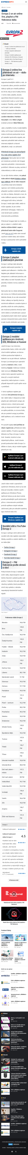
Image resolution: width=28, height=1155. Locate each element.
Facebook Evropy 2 (10, 554)
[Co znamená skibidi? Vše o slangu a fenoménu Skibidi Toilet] (5, 1069)
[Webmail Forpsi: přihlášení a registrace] (5, 990)
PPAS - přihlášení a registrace (18, 980)
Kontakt (4, 1147)
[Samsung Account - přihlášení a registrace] (5, 996)
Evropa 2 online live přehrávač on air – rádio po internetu (15, 47)
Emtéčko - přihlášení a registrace (19, 973)
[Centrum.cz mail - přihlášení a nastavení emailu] (21, 953)
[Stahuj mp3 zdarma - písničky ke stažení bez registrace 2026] (5, 1049)
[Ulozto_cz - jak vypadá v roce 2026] (5, 1020)
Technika (8, 7)
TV (3, 23)
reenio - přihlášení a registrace (18, 1001)
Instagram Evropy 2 (10, 551)
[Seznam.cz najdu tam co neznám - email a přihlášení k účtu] (21, 937)
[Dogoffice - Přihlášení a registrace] (5, 1111)
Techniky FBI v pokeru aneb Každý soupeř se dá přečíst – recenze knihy (18, 1061)
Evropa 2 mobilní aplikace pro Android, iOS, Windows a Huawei (14, 56)
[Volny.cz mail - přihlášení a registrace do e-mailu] (7, 953)
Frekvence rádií (14, 880)
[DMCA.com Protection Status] (14, 1145)
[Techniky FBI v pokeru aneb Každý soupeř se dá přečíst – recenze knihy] (5, 1061)
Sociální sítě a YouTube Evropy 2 (14, 59)
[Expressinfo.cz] (7, 2)
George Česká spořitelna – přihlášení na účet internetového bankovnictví (18, 1033)
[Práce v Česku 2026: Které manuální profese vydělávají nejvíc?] (5, 1118)
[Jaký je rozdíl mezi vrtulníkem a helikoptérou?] (7, 937)
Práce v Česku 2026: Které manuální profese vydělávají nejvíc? (17, 1117)
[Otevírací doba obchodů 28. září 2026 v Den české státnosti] (5, 1104)
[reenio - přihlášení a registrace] (5, 1003)
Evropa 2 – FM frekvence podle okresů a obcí (13, 62)
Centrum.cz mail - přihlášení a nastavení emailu (20, 960)
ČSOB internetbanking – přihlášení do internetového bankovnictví (17, 1041)
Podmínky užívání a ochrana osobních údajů (16, 1147)
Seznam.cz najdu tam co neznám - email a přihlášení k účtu (20, 944)
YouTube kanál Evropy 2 (12, 558)
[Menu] (26, 2)
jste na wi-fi (9, 233)
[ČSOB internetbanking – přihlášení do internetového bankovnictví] (5, 1041)
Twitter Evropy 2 (9, 547)
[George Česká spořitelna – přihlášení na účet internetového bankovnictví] (5, 1034)
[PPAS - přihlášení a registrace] (5, 983)
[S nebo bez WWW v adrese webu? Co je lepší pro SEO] (5, 1085)
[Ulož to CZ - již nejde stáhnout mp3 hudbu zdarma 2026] (5, 1027)
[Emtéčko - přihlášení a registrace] (5, 976)
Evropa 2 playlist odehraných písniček (13, 52)
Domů (4, 7)
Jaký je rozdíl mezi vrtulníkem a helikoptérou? (5, 944)
